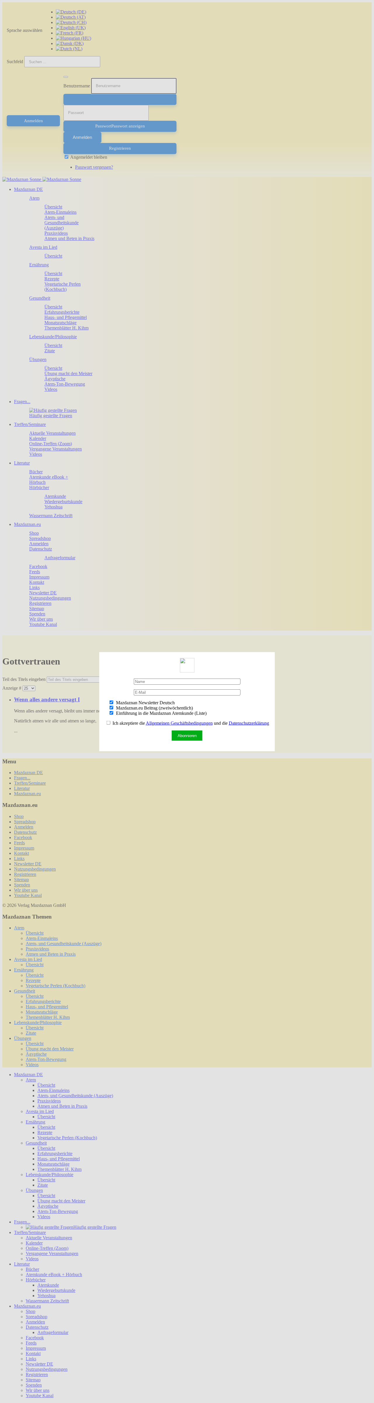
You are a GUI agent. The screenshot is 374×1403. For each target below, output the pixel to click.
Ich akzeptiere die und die (190, 722)
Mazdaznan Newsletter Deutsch (145, 702)
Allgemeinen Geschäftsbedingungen (179, 722)
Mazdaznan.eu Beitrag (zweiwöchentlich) (154, 707)
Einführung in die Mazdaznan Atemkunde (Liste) (161, 712)
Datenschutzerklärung (249, 722)
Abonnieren (187, 735)
